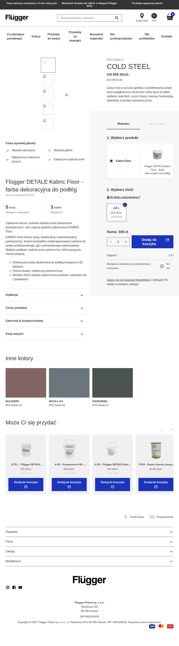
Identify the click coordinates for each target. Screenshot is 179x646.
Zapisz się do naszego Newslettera (128, 279)
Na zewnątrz (156, 123)
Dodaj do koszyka (149, 242)
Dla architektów (147, 36)
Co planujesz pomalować (15, 36)
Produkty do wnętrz (54, 36)
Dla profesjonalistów (121, 36)
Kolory (36, 36)
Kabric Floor (123, 160)
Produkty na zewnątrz (75, 36)
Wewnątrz (123, 123)
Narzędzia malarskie (96, 36)
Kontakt (167, 36)
